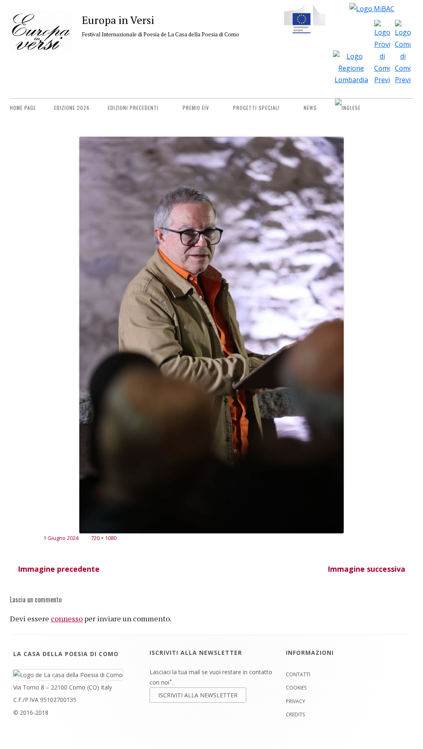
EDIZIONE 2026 (72, 107)
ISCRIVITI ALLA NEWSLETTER (198, 695)
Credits (295, 714)
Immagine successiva (366, 569)
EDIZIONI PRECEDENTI (133, 107)
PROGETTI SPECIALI (256, 107)
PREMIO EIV (196, 107)
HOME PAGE (23, 107)
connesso (67, 618)
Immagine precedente (59, 569)
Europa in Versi (118, 20)
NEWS (310, 107)
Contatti (298, 674)
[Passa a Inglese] (348, 108)
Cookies (296, 687)
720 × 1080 (103, 538)
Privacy (295, 701)
